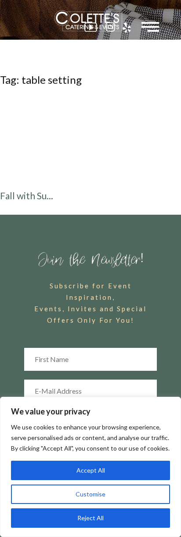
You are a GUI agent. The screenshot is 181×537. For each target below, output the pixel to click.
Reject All (90, 518)
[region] (90, 467)
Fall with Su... (26, 195)
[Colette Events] (90, 20)
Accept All (90, 470)
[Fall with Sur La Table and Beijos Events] (90, 139)
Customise (90, 494)
